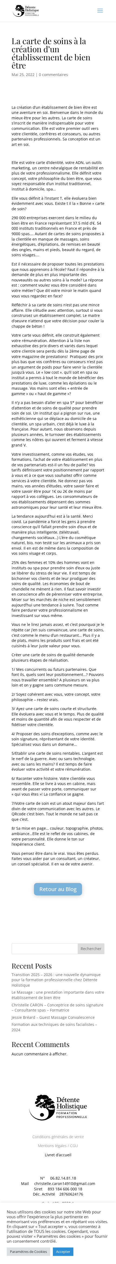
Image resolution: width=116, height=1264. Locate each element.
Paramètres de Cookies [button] (28, 1251)
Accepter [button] (63, 1251)
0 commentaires (53, 74)
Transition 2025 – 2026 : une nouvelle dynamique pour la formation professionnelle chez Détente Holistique (56, 980)
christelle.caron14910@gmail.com (64, 1183)
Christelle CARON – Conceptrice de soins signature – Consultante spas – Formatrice (57, 1007)
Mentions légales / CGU (58, 1145)
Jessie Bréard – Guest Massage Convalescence (53, 1017)
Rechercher (91, 948)
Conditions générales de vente (58, 1136)
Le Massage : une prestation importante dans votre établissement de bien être (58, 995)
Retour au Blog (58, 889)
